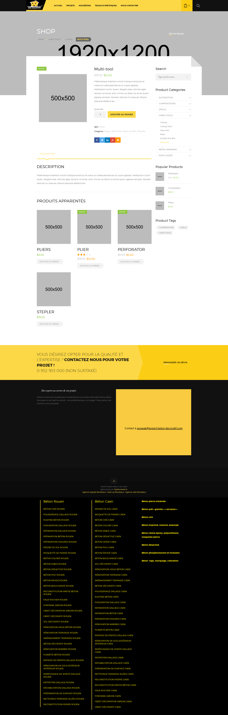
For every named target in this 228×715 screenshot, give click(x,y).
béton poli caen (104, 547)
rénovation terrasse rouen (60, 633)
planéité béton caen (107, 630)
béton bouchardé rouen (58, 586)
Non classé (165, 155)
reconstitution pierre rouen (61, 704)
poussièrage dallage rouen (60, 514)
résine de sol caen (106, 509)
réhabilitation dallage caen (112, 663)
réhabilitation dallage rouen (61, 688)
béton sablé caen (105, 531)
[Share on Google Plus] (112, 140)
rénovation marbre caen (110, 624)
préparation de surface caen (113, 668)
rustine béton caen (106, 597)
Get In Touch (176, 33)
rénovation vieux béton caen (112, 569)
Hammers (164, 130)
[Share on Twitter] (102, 140)
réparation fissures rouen (60, 542)
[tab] (47, 155)
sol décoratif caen (106, 564)
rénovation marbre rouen (59, 649)
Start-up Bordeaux (115, 492)
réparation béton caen (109, 613)
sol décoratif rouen (56, 621)
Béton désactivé (151, 545)
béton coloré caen (106, 525)
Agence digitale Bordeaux (94, 492)
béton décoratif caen (108, 586)
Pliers (162, 134)
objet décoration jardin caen (113, 701)
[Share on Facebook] (96, 140)
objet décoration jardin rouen (62, 610)
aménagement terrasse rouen (61, 638)
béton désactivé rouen (57, 569)
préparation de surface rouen (62, 693)
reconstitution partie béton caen (115, 685)
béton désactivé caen (108, 536)
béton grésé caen (105, 542)
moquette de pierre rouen (59, 553)
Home (41, 39)
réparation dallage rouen (59, 531)
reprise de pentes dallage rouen (63, 660)
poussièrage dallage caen (111, 591)
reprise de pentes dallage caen (114, 635)
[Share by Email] (118, 140)
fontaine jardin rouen (57, 605)
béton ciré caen (104, 520)
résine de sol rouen (55, 547)
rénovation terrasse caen (111, 575)
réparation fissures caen (110, 619)
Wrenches (141, 131)
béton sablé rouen (54, 564)
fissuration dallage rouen (59, 525)
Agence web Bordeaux (135, 492)
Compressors (167, 103)
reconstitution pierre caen (112, 679)
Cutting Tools (166, 126)
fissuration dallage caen (110, 602)
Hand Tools (54, 39)
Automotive (166, 97)
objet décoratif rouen (57, 616)
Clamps (69, 39)
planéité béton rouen (56, 654)
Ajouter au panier (121, 114)
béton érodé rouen (55, 580)
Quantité (98, 109)
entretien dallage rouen (58, 682)
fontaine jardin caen (108, 696)
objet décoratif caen (108, 707)
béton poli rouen (54, 575)
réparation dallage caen (110, 608)
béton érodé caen (106, 553)
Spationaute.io (120, 489)
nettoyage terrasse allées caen (114, 674)
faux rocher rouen (55, 599)
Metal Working (168, 149)
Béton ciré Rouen (54, 509)
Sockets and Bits (129, 131)
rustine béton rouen (56, 520)
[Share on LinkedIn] (107, 140)
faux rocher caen (106, 690)
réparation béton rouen (58, 536)
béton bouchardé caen (109, 558)
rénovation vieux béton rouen (62, 627)
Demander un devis (175, 362)
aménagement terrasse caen (112, 580)
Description (47, 154)
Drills (162, 109)
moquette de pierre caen (110, 514)
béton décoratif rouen (57, 643)
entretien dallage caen (109, 657)
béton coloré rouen (55, 558)
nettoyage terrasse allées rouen (63, 699)
